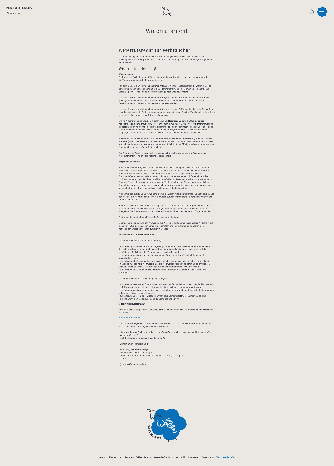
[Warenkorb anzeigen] (312, 12)
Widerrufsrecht (143, 457)
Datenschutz (208, 457)
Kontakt (102, 457)
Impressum (193, 457)
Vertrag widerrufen (225, 457)
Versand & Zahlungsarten (166, 457)
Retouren (129, 457)
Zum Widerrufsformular (130, 317)
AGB (183, 457)
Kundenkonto (115, 457)
